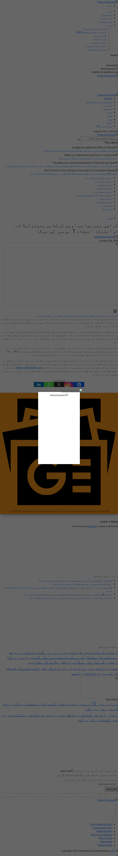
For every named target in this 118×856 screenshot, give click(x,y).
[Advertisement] (59, 429)
